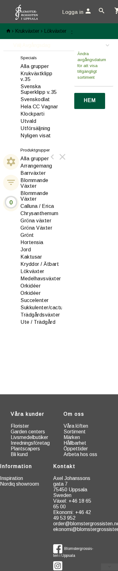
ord (25, 249)
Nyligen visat (35, 135)
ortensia (31, 242)
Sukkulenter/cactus (42, 307)
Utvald (28, 121)
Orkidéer (30, 293)
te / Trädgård (37, 322)
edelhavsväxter (40, 278)
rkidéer (30, 285)
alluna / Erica (37, 206)
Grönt (27, 235)
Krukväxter (27, 31)
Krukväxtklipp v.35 (36, 76)
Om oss (74, 414)
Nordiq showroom (19, 484)
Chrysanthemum (39, 213)
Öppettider (76, 448)
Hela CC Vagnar (39, 106)
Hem (90, 100)
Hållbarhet (75, 443)
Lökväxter (55, 31)
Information (16, 466)
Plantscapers (25, 448)
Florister (20, 426)
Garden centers (28, 431)
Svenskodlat (35, 99)
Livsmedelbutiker (29, 437)
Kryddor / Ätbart (39, 264)
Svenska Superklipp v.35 (38, 89)
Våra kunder (27, 414)
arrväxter (33, 173)
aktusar (31, 257)
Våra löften (76, 426)
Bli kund (19, 454)
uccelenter (34, 300)
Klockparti (32, 114)
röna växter (35, 220)
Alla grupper (34, 66)
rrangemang (36, 165)
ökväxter (32, 271)
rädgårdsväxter (40, 314)
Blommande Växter (34, 183)
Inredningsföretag (30, 443)
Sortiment (75, 431)
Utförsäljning (35, 128)
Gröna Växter (36, 228)
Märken (72, 437)
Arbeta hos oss (80, 454)
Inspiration (11, 478)
